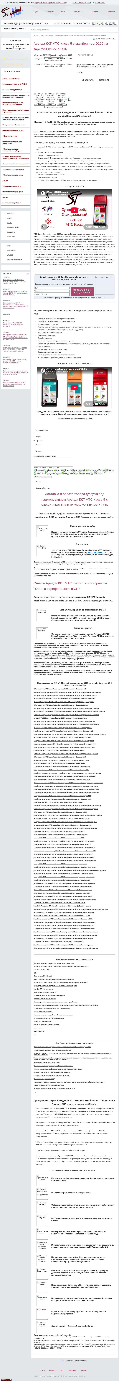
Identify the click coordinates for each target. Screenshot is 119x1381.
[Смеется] (38, 470)
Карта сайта (11, 232)
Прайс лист (111, 12)
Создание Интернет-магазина (42, 1376)
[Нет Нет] (71, 474)
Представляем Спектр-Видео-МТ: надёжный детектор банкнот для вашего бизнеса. (14, 384)
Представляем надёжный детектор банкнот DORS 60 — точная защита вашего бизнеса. (15, 293)
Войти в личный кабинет (82, 3)
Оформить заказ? (41, 3)
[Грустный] (58, 470)
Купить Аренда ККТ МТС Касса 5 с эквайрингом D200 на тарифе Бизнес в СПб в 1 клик (94, 65)
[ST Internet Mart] (12, 12)
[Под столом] (39, 472)
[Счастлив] (109, 470)
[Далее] (70, 100)
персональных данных (96, 298)
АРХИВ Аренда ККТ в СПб (52, 35)
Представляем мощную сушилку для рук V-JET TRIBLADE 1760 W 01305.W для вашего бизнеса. (15, 372)
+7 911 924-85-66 (62, 23)
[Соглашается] (40, 474)
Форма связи (11, 237)
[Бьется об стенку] (83, 474)
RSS (27, 273)
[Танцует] (101, 470)
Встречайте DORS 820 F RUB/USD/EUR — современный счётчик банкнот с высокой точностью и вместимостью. (15, 305)
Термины (10, 255)
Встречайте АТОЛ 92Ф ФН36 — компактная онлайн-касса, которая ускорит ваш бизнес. (14, 281)
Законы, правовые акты (14, 259)
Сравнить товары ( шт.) (57, 3)
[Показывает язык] (86, 472)
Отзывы (9, 223)
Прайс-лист (10, 213)
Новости (9, 218)
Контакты (50, 12)
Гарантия (94, 12)
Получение (78, 12)
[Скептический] (97, 474)
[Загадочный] (67, 472)
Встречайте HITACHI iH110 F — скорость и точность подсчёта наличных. (13, 324)
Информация (11, 250)
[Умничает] (99, 472)
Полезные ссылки (13, 227)
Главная (36, 35)
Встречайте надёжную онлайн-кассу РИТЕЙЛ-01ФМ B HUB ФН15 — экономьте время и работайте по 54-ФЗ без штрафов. (15, 337)
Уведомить (88, 80)
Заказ (63, 12)
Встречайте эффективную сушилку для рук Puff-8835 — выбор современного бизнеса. (14, 361)
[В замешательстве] (53, 472)
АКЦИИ (35, 12)
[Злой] (76, 472)
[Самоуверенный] (78, 470)
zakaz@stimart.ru (81, 23)
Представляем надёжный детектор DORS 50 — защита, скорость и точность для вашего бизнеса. (15, 349)
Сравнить (104, 80)
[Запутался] (109, 472)
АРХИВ (41, 35)
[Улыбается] (48, 470)
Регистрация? (100, 3)
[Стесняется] (91, 470)
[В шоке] (66, 470)
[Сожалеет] (62, 474)
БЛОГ (8, 245)
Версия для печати (108, 38)
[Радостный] (52, 474)
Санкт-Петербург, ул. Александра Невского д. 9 (25, 23)
